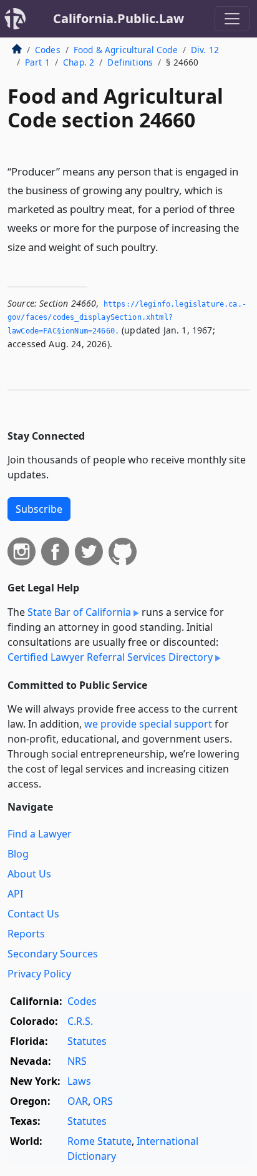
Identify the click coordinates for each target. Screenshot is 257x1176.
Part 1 (37, 62)
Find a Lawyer (39, 834)
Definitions (130, 62)
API (15, 894)
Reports (26, 934)
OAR (77, 1101)
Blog (18, 854)
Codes (48, 50)
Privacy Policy (39, 974)
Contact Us (33, 914)
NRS (77, 1061)
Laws (79, 1081)
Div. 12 (205, 50)
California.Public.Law (118, 18)
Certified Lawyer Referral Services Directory (110, 657)
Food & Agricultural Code (126, 50)
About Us (29, 874)
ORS (103, 1101)
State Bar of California (79, 612)
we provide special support (148, 724)
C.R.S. (80, 1021)
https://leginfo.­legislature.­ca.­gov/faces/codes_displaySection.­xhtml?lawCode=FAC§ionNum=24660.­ (126, 317)
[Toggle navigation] (232, 18)
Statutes (87, 1041)
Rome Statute (99, 1141)
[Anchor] (165, 246)
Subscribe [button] (39, 509)
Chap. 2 (78, 62)
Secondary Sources (52, 954)
